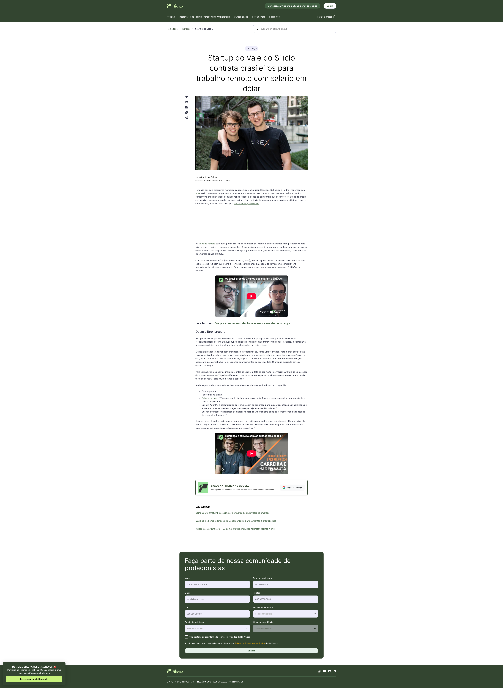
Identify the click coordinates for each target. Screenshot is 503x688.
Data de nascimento (262, 578)
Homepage (172, 29)
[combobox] (255, 613)
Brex (197, 193)
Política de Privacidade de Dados (250, 643)
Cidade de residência (263, 622)
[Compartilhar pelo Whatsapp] (186, 112)
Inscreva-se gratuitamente (34, 679)
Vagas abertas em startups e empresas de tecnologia (252, 323)
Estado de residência (194, 622)
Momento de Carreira (263, 607)
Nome (187, 578)
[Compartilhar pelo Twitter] (186, 96)
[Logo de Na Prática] (175, 6)
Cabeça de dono (210, 398)
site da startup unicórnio (246, 203)
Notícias (186, 29)
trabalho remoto (207, 243)
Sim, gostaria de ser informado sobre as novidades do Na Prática (219, 637)
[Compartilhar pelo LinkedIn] (186, 101)
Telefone (257, 593)
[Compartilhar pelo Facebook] (186, 107)
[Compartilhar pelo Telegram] (186, 117)
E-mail (188, 593)
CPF (186, 607)
